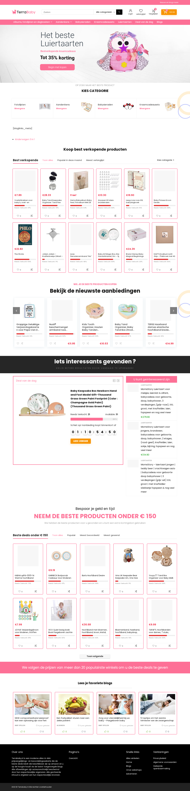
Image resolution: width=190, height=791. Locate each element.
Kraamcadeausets (104, 22)
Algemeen (61, 725)
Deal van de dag (144, 22)
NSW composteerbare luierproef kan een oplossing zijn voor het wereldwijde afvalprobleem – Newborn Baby (32, 722)
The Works (19, 254)
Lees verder (61, 441)
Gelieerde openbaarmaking (161, 767)
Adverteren (131, 773)
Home (129, 762)
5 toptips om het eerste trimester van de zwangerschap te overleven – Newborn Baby (157, 720)
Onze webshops (134, 770)
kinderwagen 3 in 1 (25, 139)
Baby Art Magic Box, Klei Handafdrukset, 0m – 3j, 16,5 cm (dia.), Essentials (108, 257)
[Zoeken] (119, 12)
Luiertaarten (125, 22)
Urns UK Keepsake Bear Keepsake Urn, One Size (126, 576)
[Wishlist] (141, 11)
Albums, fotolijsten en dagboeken (31, 22)
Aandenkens (62, 22)
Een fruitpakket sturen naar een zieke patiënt (73, 719)
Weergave (19, 108)
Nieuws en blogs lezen (169, 2)
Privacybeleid (159, 758)
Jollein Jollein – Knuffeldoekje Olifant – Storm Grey (52, 256)
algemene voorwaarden (165, 762)
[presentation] (16, 310)
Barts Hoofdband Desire (93, 575)
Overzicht (73, 758)
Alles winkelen (132, 758)
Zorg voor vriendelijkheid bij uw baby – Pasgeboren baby (114, 719)
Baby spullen (20, 725)
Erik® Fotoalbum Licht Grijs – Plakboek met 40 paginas (164, 256)
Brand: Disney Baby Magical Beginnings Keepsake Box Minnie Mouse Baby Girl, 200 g (136, 257)
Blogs (160, 22)
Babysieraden (82, 22)
